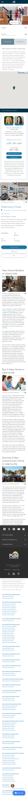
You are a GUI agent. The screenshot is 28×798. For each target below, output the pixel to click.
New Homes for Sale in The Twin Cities (9, 692)
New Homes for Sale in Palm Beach (8, 637)
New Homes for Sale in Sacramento (8, 612)
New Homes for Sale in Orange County (9, 607)
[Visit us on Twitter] (9, 529)
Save (14, 255)
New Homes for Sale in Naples (7, 633)
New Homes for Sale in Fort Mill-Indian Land (10, 758)
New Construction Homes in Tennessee (11, 767)
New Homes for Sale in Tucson (7, 598)
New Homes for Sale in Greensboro (8, 726)
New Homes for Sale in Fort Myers (8, 628)
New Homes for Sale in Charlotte (8, 724)
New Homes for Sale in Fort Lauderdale (9, 626)
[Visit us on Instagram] (23, 529)
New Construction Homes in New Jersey (11, 704)
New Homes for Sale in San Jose (8, 614)
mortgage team (6, 407)
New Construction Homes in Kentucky (11, 665)
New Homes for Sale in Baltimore (8, 673)
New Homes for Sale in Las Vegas (8, 698)
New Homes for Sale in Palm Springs (9, 609)
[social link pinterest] (26, 202)
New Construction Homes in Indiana (11, 659)
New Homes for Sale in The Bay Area (9, 603)
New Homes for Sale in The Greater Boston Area (11, 680)
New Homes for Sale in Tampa (7, 640)
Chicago (13, 5)
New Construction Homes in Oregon (11, 741)
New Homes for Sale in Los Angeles (8, 605)
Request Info (14, 251)
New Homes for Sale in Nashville (8, 769)
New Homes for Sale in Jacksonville (8, 629)
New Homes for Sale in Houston (8, 779)
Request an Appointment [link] (14, 153)
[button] (14, 88)
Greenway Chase (11, 206)
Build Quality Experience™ (15, 429)
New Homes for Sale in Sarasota (8, 638)
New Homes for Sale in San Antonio (8, 780)
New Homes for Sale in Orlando (8, 635)
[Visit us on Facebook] (4, 529)
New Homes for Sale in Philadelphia (8, 749)
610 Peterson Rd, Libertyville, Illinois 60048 (14, 210)
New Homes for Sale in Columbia (8, 756)
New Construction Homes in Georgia (11, 646)
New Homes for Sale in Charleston (8, 755)
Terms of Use (7, 569)
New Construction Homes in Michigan (11, 684)
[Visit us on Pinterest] (14, 529)
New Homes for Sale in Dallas (7, 777)
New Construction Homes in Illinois (11, 653)
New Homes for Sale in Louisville (8, 667)
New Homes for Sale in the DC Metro (9, 675)
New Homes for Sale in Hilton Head (8, 762)
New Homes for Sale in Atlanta (8, 648)
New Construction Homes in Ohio (10, 734)
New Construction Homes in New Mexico (12, 713)
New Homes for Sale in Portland (8, 743)
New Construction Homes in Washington (12, 790)
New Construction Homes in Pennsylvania (12, 747)
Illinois (7, 5)
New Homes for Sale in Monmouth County (10, 705)
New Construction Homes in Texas (10, 773)
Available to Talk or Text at (14, 139)
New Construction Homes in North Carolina (13, 721)
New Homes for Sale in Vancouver (8, 794)
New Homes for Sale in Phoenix (8, 596)
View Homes (14, 22)
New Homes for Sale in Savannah (8, 649)
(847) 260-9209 (5, 213)
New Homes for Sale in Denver (8, 620)
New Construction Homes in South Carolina (13, 753)
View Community (14, 247)
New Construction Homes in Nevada (11, 696)
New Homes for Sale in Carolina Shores (9, 722)
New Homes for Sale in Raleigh (8, 728)
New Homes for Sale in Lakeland (8, 631)
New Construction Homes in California (11, 602)
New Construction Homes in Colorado (11, 618)
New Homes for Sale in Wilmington (8, 729)
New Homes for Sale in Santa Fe (8, 717)
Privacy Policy (16, 569)
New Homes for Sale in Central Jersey (9, 709)
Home (2, 5)
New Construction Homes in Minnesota (11, 690)
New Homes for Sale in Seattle (8, 792)
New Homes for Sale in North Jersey (8, 707)
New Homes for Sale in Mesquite (8, 700)
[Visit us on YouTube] (18, 529)
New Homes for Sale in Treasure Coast (9, 642)
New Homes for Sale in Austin (7, 775)
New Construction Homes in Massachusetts (12, 679)
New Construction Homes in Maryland (11, 671)
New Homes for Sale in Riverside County (9, 611)
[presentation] (1, 15)
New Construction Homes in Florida (11, 624)
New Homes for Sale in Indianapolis (8, 661)
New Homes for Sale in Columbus (8, 737)
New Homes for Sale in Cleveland (8, 735)
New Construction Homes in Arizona (11, 594)
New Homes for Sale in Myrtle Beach (9, 763)
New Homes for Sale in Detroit (8, 686)
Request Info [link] (14, 157)
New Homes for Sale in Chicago (8, 655)
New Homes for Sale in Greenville (8, 760)
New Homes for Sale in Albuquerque (9, 715)
